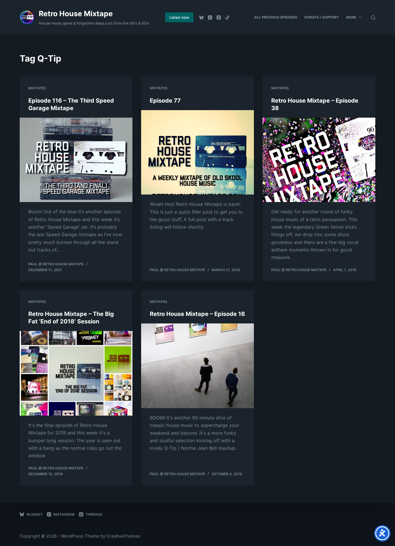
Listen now (179, 17)
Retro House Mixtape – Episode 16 (197, 313)
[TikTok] (227, 17)
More (351, 17)
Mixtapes (37, 88)
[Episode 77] (197, 152)
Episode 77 (165, 100)
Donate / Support (321, 17)
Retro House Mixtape (76, 13)
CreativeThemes (123, 536)
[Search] (373, 17)
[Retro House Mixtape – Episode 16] (197, 365)
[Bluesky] (201, 17)
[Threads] (219, 17)
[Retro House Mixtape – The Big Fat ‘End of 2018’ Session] (76, 373)
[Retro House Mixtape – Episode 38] (319, 160)
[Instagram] (210, 17)
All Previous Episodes (275, 17)
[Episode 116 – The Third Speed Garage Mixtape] (76, 160)
